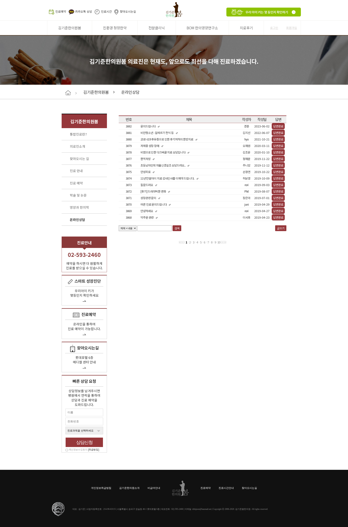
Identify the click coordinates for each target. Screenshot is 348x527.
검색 (176, 228)
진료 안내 (76, 170)
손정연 (246, 172)
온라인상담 (130, 92)
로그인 (274, 28)
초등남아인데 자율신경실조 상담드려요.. (163, 165)
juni (246, 204)
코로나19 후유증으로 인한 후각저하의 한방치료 (166, 139)
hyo (246, 139)
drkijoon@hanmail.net (201, 509)
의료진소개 (77, 146)
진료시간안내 (226, 488)
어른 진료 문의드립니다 (153, 204)
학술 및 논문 (78, 195)
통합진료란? (78, 134)
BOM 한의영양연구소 (202, 27)
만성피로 (145, 172)
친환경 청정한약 (115, 27)
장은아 (246, 198)
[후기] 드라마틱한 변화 (153, 191)
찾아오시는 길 (79, 158)
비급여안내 (154, 488)
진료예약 (60, 11)
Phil (246, 191)
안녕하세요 (146, 211)
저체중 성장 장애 (149, 146)
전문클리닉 (156, 27)
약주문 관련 (147, 217)
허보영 (246, 178)
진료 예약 (76, 183)
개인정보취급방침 (101, 488)
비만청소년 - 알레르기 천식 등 (157, 132)
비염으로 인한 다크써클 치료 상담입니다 (162, 152)
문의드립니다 (148, 126)
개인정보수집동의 (84, 449)
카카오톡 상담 (83, 11)
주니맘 (246, 165)
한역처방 (145, 159)
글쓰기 (281, 228)
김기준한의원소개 (129, 488)
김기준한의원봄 (69, 27)
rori (247, 185)
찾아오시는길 (128, 11)
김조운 (246, 152)
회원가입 (291, 28)
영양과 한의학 (79, 207)
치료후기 (246, 27)
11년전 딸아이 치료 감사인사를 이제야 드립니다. (167, 178)
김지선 (246, 132)
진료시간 (106, 11)
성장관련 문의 (148, 198)
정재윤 (246, 159)
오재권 (246, 146)
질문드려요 (146, 185)
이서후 (246, 217)
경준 (246, 126)
